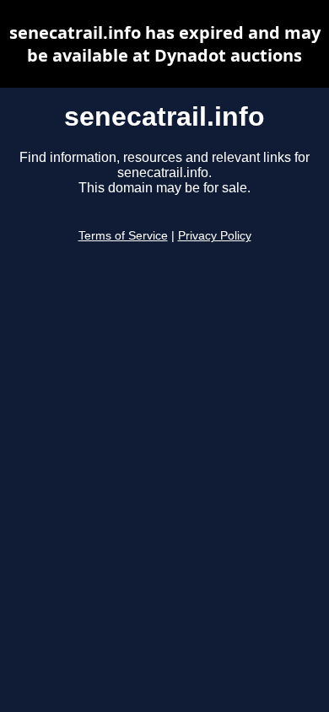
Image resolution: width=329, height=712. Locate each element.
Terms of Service (123, 235)
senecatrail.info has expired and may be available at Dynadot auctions (165, 44)
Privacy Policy (214, 235)
